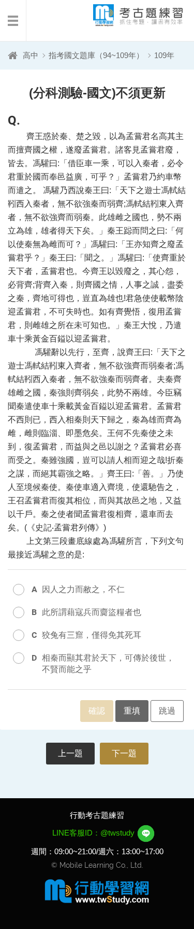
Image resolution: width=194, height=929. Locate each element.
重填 (132, 710)
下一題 (124, 753)
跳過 (167, 710)
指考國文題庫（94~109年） (96, 55)
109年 (164, 55)
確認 (96, 710)
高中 (30, 55)
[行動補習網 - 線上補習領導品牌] (97, 891)
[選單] (13, 21)
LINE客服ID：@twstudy (94, 832)
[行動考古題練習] (129, 15)
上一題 (70, 753)
